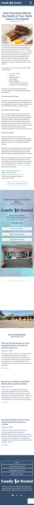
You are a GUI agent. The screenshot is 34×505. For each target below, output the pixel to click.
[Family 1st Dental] (11, 2)
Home (17, 463)
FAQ (30, 490)
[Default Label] (21, 495)
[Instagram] (17, 495)
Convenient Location (17, 466)
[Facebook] (13, 495)
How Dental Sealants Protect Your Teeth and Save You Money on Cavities (15, 422)
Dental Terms (6, 490)
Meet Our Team (17, 474)
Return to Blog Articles (17, 183)
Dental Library (15, 490)
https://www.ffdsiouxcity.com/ (13, 174)
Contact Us (24, 490)
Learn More (6, 368)
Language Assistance (17, 470)
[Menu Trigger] (30, 2)
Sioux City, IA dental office (22, 165)
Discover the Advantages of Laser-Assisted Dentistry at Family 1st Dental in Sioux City (15, 345)
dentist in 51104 (24, 51)
